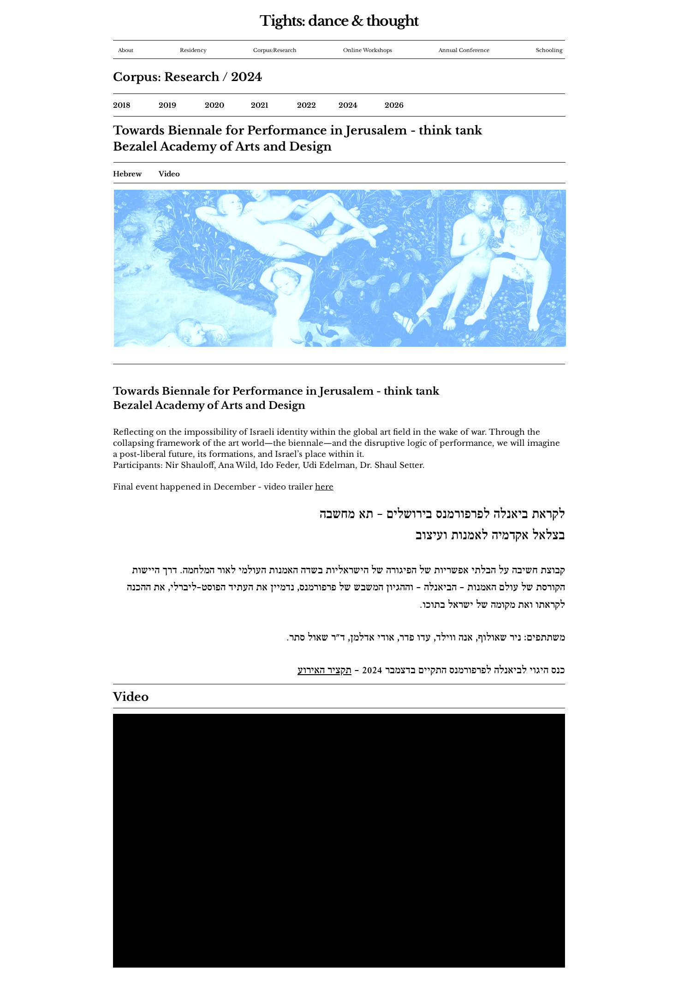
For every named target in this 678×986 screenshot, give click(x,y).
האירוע (311, 671)
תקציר (339, 671)
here (324, 487)
